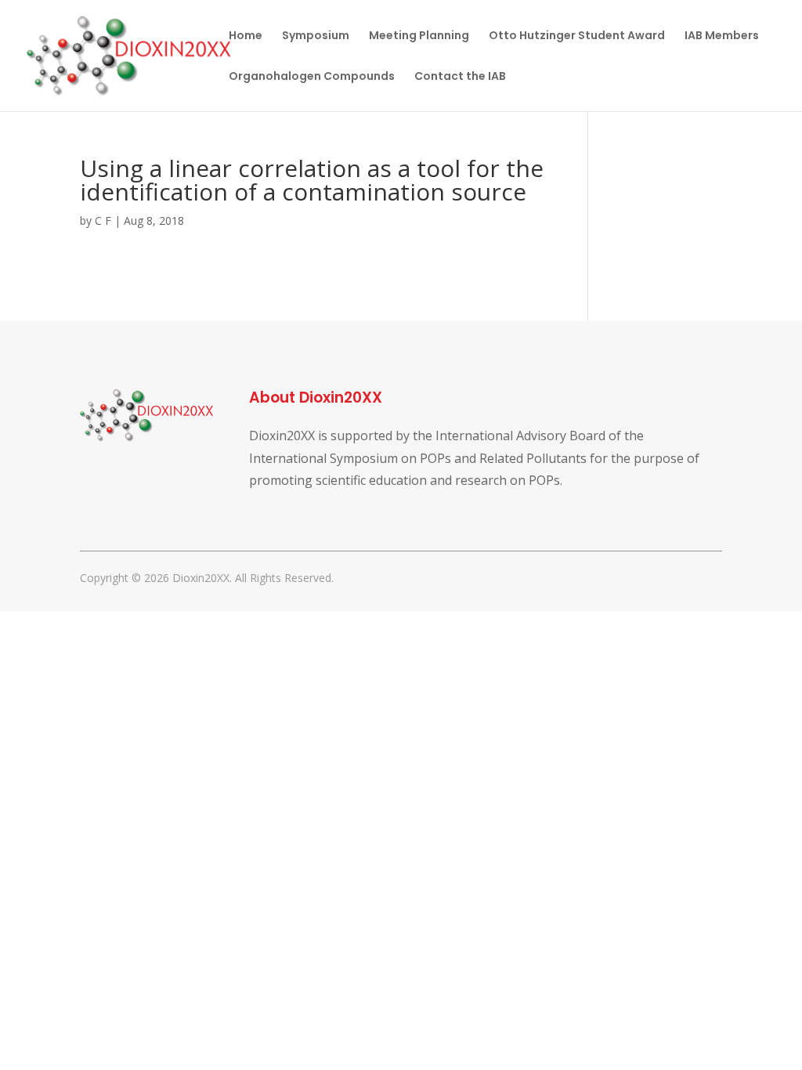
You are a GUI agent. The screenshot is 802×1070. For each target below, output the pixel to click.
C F (103, 220)
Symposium (315, 36)
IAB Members (722, 36)
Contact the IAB (460, 77)
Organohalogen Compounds (312, 77)
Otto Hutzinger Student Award (577, 36)
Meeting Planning (419, 36)
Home (245, 36)
